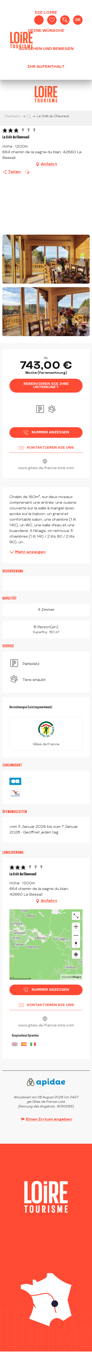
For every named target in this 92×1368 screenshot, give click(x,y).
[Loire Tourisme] (21, 40)
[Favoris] (52, 20)
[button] (65, 20)
